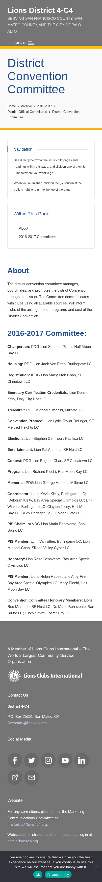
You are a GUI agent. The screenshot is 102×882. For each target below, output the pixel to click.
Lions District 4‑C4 (40, 10)
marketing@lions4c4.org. (27, 824)
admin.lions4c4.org (22, 841)
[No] (95, 866)
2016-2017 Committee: (37, 237)
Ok (38, 875)
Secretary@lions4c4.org (27, 723)
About (23, 228)
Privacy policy (58, 875)
